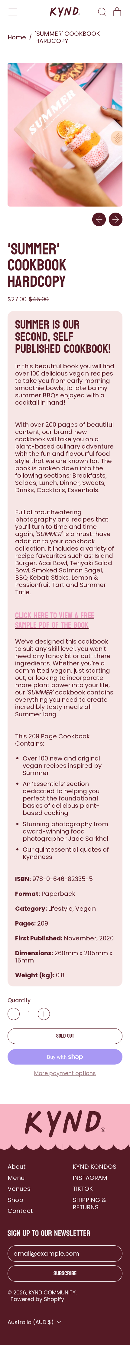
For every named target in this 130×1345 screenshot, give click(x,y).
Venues (19, 1188)
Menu (16, 1178)
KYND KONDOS (94, 1166)
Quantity (19, 1000)
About (17, 1166)
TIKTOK (83, 1188)
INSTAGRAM (90, 1178)
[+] (44, 1014)
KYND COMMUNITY (52, 1292)
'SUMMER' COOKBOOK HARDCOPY (67, 37)
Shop (15, 1200)
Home (17, 37)
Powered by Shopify (37, 1299)
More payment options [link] (65, 1073)
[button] (102, 12)
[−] (14, 1014)
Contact (20, 1211)
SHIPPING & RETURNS (89, 1203)
